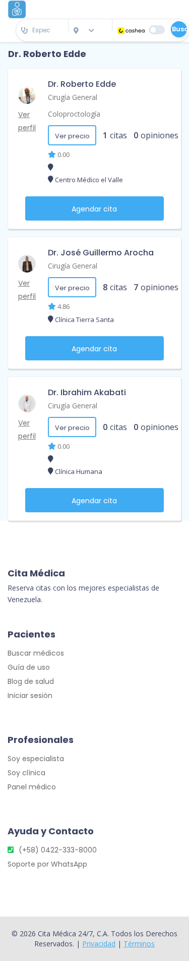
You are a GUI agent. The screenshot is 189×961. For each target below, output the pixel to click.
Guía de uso (29, 667)
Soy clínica (26, 773)
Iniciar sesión (30, 695)
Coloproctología (74, 114)
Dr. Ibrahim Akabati (87, 392)
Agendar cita (94, 209)
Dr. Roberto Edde (82, 84)
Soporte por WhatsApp (47, 864)
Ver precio (72, 136)
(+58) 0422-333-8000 (58, 850)
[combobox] (42, 30)
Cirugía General (72, 97)
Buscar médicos (36, 653)
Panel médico (32, 787)
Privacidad (98, 943)
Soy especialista (36, 759)
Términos (139, 943)
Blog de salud (31, 681)
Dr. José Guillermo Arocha (101, 252)
